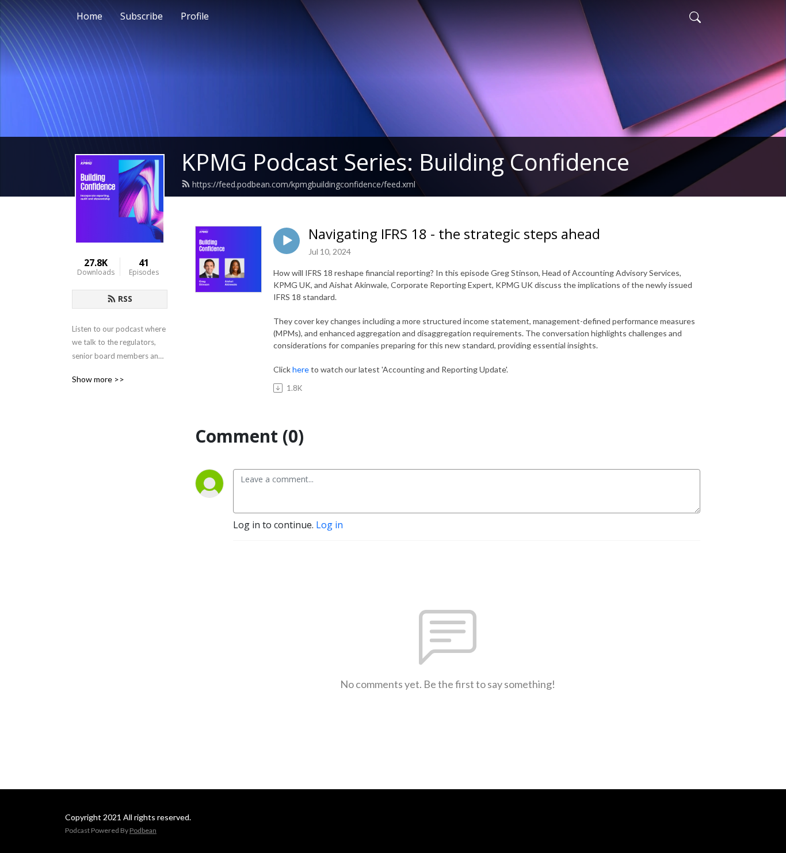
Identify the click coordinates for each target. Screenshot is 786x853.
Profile (195, 16)
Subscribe (141, 16)
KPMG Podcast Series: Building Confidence (405, 162)
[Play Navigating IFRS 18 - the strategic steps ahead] (286, 241)
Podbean (143, 830)
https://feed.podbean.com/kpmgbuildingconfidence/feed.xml (303, 184)
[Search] (695, 16)
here (300, 369)
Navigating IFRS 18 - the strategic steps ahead (454, 234)
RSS (125, 298)
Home (89, 16)
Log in (329, 524)
